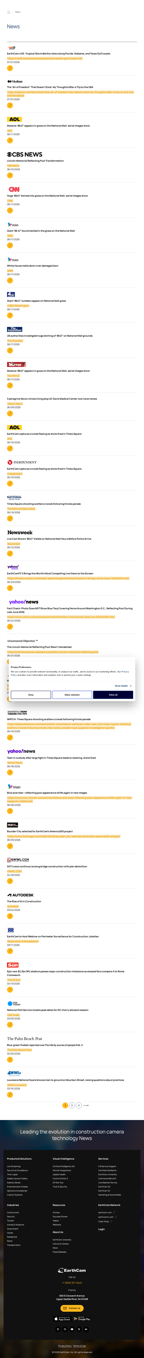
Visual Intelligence (63, 1158)
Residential (12, 1237)
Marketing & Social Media (109, 1194)
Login (101, 1229)
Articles (56, 1212)
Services (103, 1158)
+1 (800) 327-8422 (72, 1282)
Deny (30, 694)
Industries (13, 1205)
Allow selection (72, 694)
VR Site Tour (58, 1182)
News (55, 1247)
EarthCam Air (104, 1190)
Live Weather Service (107, 1182)
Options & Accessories (17, 1190)
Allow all (113, 694)
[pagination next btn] (85, 1105)
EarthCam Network (109, 1205)
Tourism (10, 1220)
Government (12, 1228)
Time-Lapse (12, 1174)
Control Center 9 (60, 1178)
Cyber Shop (103, 1221)
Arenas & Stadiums (15, 1224)
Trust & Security (60, 1186)
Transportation (13, 1245)
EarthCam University (107, 1174)
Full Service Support (107, 1166)
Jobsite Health (59, 1174)
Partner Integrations (62, 1170)
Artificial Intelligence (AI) (64, 1166)
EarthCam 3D (104, 1186)
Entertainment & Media (17, 1186)
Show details (121, 686)
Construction (13, 1212)
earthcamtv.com (106, 1217)
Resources (59, 1205)
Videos (56, 1220)
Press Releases (59, 1252)
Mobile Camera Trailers (17, 1178)
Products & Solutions (19, 1158)
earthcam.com (105, 1212)
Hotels (10, 1232)
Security (11, 1216)
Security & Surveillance (17, 1170)
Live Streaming (13, 1166)
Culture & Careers (61, 1243)
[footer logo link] (72, 1270)
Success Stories (60, 1216)
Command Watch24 (107, 1178)
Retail (9, 1241)
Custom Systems (14, 1194)
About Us (58, 1232)
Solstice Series (13, 1182)
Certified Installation (107, 1170)
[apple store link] (62, 1319)
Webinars (57, 1224)
